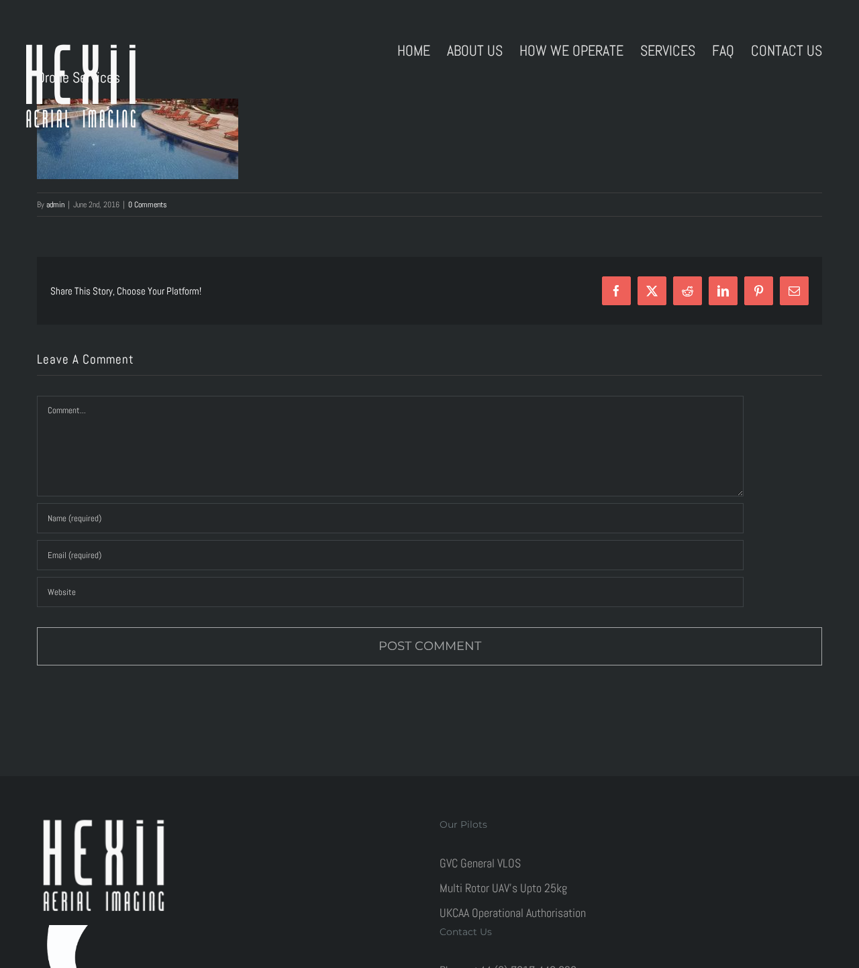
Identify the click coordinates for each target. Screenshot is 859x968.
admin (55, 204)
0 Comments (147, 204)
